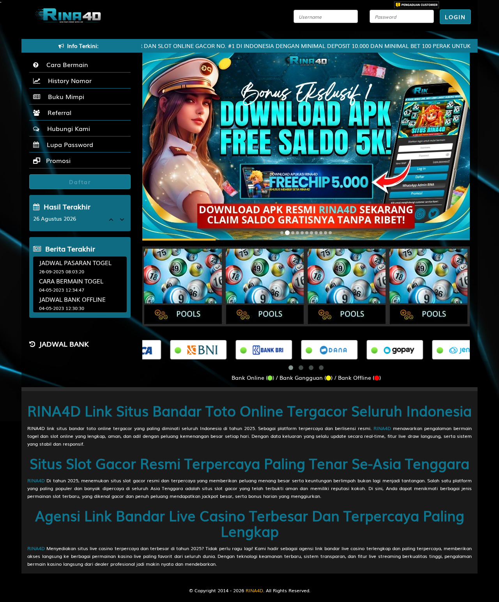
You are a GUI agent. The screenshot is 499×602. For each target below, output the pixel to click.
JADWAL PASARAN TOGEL (75, 262)
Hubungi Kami (66, 128)
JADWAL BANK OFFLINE (72, 299)
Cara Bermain (65, 64)
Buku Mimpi (64, 96)
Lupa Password (68, 144)
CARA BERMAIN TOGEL (71, 280)
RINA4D (382, 428)
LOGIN (455, 17)
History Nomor (68, 80)
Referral (57, 112)
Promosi (57, 160)
